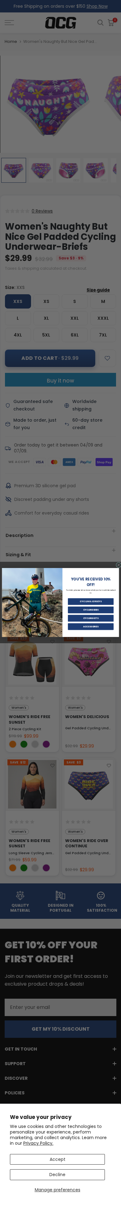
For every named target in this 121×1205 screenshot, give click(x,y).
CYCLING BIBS (91, 610)
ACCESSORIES (91, 626)
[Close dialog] (118, 565)
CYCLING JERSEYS (91, 601)
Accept (57, 1159)
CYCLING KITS (91, 618)
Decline (57, 1174)
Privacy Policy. (38, 1143)
